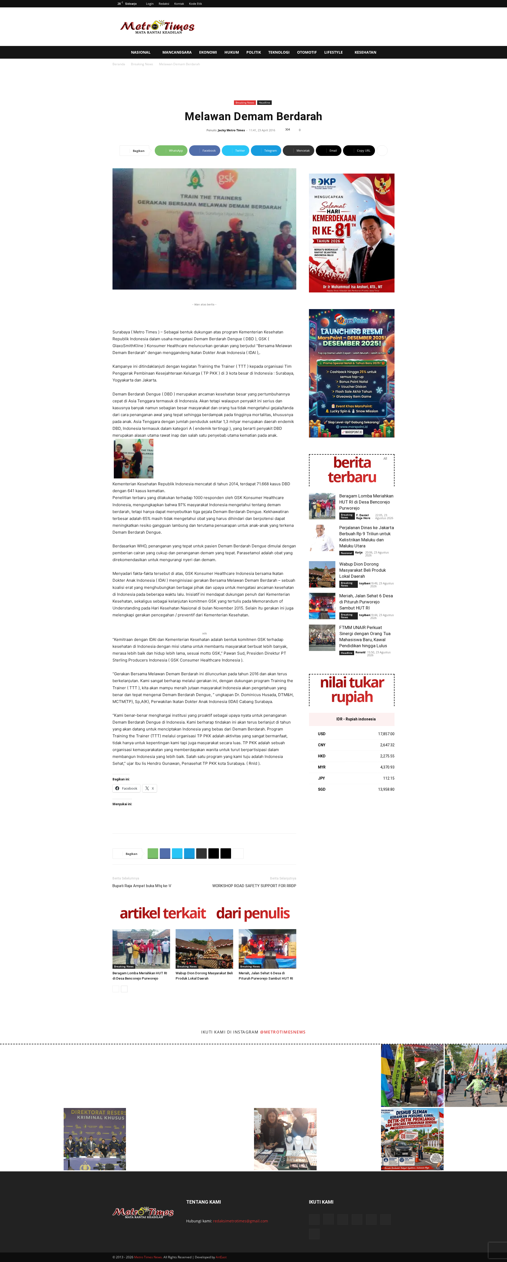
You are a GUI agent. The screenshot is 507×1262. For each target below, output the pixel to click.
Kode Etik (195, 4)
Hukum (231, 52)
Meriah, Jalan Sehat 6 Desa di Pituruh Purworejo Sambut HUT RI (366, 602)
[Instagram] (328, 1219)
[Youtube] (385, 1219)
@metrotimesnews (283, 1032)
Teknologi (279, 52)
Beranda (118, 64)
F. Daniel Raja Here (363, 516)
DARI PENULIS (252, 914)
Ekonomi (208, 52)
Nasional (141, 52)
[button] (500, 52)
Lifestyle (333, 52)
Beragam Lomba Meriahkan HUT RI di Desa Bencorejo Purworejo (366, 502)
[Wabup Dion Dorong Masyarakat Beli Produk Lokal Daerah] (204, 949)
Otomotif (307, 52)
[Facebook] (165, 853)
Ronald (360, 652)
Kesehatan (365, 52)
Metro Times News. (148, 1257)
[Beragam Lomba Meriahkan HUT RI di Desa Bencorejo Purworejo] (141, 949)
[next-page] (124, 989)
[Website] (371, 1219)
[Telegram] (189, 853)
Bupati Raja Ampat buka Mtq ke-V (141, 885)
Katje (359, 552)
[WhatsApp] (153, 853)
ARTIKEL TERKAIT (162, 914)
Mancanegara (177, 52)
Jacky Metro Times (231, 130)
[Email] (213, 853)
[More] (382, 150)
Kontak (179, 4)
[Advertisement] (298, 27)
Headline (264, 102)
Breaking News (142, 64)
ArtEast (221, 1257)
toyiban (364, 583)
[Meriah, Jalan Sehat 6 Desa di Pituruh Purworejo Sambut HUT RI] (267, 949)
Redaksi (164, 4)
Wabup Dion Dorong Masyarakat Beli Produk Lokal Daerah (362, 570)
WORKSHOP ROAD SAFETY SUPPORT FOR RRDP (254, 885)
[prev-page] (115, 989)
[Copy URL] (225, 853)
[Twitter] (177, 853)
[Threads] (314, 1234)
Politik (253, 52)
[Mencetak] (201, 853)
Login (150, 4)
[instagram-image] (31, 1075)
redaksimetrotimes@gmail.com (240, 1220)
